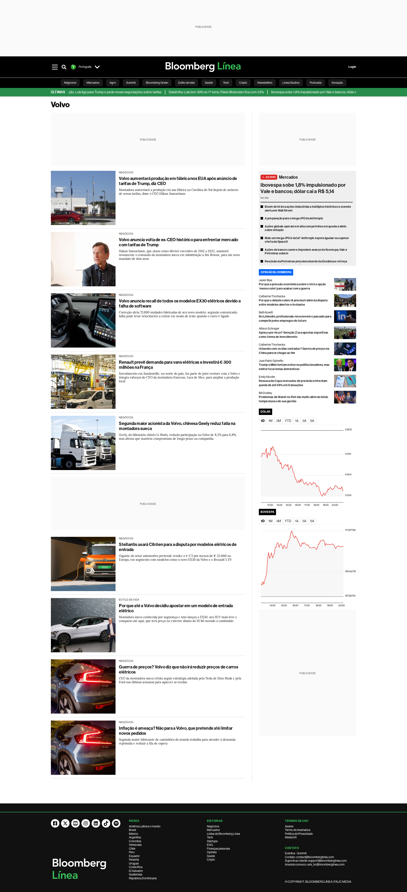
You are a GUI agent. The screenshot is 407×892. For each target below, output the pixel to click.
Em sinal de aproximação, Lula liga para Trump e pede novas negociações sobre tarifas (75, 92)
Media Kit (291, 837)
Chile (132, 848)
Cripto (211, 859)
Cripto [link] (243, 82)
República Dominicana (143, 878)
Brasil (132, 830)
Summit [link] (131, 82)
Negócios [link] (70, 82)
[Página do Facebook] (55, 823)
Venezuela (135, 844)
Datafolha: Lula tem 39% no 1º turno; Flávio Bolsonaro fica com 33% (191, 92)
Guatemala (135, 874)
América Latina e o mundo (144, 826)
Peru (132, 852)
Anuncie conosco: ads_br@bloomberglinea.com (314, 864)
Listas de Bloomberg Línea (223, 833)
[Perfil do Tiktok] (106, 823)
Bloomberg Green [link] (157, 82)
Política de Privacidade (299, 833)
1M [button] (270, 421)
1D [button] (263, 421)
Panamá (134, 859)
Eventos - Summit (296, 853)
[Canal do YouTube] (75, 823)
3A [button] (304, 421)
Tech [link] (226, 82)
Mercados (288, 177)
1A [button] (296, 421)
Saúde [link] (209, 82)
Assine (289, 826)
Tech (210, 837)
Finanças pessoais (218, 848)
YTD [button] (288, 421)
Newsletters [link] (264, 82)
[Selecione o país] (97, 67)
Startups (212, 841)
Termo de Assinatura (297, 830)
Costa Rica (135, 867)
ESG (210, 844)
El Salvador (136, 871)
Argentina (135, 837)
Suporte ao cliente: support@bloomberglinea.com (316, 860)
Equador (134, 856)
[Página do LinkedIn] (96, 823)
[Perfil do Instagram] (85, 823)
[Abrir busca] (64, 67)
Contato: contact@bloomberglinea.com (309, 857)
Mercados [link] (92, 82)
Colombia (135, 841)
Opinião (212, 852)
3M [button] (278, 421)
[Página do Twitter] (65, 823)
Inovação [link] (337, 82)
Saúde (211, 856)
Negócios (213, 826)
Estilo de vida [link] (186, 82)
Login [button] (352, 67)
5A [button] (312, 421)
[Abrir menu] (55, 67)
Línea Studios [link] (291, 82)
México (133, 833)
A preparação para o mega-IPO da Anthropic (294, 218)
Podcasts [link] (316, 82)
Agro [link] (113, 82)
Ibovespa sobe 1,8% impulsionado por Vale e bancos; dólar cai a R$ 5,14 (296, 92)
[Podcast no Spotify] (116, 823)
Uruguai (134, 863)
